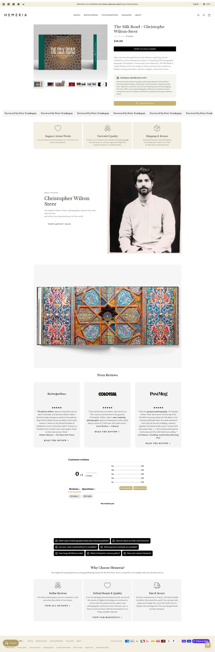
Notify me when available (145, 49)
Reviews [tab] (74, 489)
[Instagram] (3, 4)
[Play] (107, 316)
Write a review (140, 488)
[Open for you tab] (208, 645)
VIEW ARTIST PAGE (59, 224)
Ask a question (126, 488)
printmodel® (123, 140)
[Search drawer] (198, 15)
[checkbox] (87, 496)
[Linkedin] (23, 4)
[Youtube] (18, 4)
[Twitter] (13, 4)
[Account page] (203, 15)
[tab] (88, 489)
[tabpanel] (107, 511)
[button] (128, 466)
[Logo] (15, 15)
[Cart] (209, 15)
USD (20, 641)
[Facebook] (8, 4)
